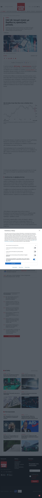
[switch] (34, 248)
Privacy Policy (27, 267)
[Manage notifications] (39, 495)
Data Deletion (14, 267)
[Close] (40, 231)
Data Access (21, 267)
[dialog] (21, 249)
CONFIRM (13, 263)
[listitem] (21, 245)
